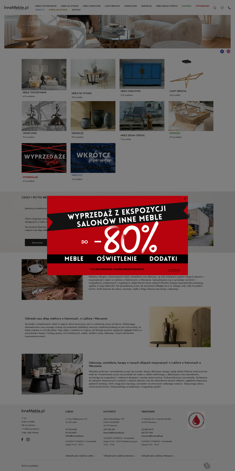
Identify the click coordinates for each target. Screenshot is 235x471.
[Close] (185, 198)
